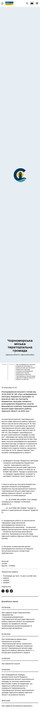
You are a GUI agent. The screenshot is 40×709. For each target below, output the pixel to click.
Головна (4, 364)
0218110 (6, 578)
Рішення (11, 364)
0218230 (6, 580)
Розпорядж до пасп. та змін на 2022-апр (19, 576)
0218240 (6, 582)
